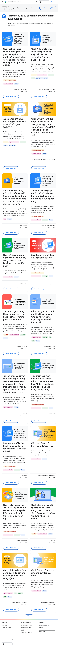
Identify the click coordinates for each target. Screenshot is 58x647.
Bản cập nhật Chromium (26, 625)
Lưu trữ (22, 630)
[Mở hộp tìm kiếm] (34, 2)
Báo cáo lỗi (4, 625)
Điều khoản (4, 639)
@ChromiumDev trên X (44, 625)
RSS (40, 633)
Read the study (11, 96)
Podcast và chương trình (26, 632)
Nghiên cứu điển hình (26, 627)
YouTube (41, 627)
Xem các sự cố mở (6, 627)
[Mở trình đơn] (2, 2)
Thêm (29, 615)
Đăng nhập (53, 1)
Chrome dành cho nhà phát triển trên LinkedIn (47, 630)
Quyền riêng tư (12, 639)
